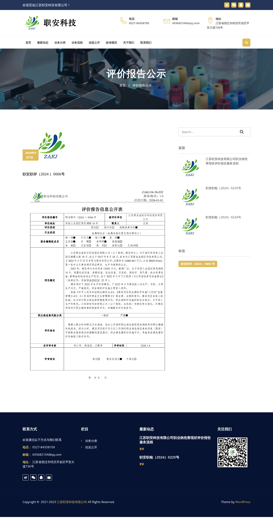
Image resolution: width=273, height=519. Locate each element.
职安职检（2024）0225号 (223, 188)
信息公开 (94, 42)
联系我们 (145, 42)
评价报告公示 (136, 73)
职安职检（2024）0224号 (223, 217)
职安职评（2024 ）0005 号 (198, 264)
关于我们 (128, 42)
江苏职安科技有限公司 (72, 502)
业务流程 (77, 42)
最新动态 (42, 42)
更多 (141, 448)
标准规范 (111, 42)
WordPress (242, 502)
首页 (28, 42)
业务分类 (60, 42)
